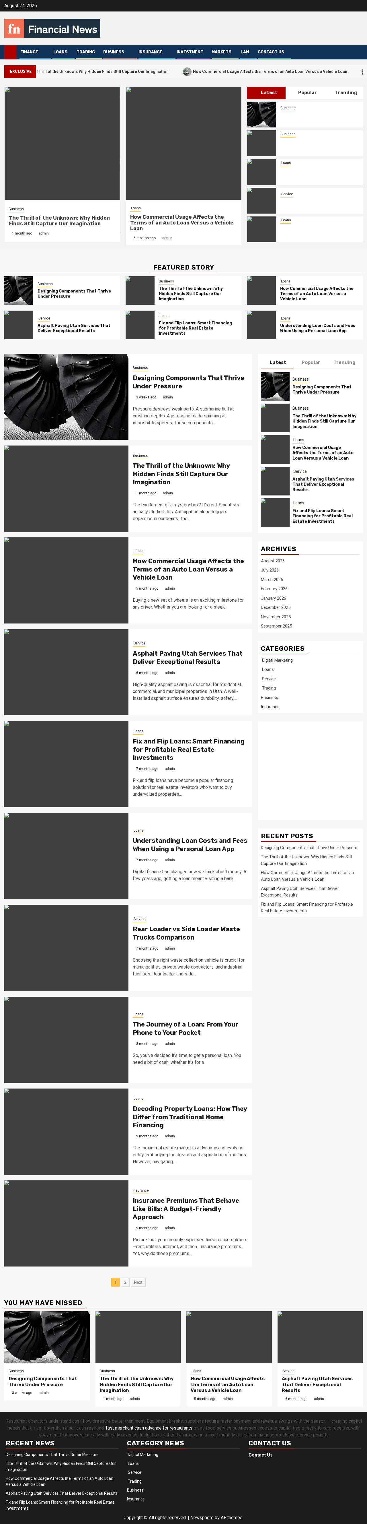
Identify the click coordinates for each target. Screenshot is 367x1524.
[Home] (10, 52)
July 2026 (270, 570)
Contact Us (271, 52)
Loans (59, 52)
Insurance (150, 52)
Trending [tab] (345, 92)
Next (138, 1282)
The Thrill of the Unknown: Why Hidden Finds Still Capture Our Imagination (59, 221)
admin (44, 233)
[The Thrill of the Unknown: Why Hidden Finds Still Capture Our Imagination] (261, 143)
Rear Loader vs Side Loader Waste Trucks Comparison (186, 933)
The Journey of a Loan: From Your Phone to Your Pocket (185, 1028)
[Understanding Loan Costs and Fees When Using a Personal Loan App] (261, 325)
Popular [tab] (307, 92)
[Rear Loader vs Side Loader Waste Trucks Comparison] (66, 948)
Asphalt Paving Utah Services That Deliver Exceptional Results (316, 204)
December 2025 (275, 607)
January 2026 (273, 598)
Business (113, 52)
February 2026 (274, 588)
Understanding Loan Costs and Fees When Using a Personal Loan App (317, 328)
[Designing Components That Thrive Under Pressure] (261, 114)
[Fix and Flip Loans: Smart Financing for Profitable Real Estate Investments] (261, 229)
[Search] (358, 52)
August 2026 (273, 560)
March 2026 (272, 579)
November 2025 (276, 616)
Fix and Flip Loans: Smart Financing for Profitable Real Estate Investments (317, 232)
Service (286, 194)
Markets (221, 52)
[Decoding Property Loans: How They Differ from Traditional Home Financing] (66, 1132)
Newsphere (202, 1517)
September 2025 (276, 626)
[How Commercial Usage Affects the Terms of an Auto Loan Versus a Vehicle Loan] (261, 172)
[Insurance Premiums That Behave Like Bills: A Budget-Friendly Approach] (66, 1223)
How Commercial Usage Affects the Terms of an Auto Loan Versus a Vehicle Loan (241, 71)
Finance (28, 52)
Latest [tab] (268, 92)
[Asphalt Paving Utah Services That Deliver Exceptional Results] (261, 201)
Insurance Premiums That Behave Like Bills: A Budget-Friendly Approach (186, 1209)
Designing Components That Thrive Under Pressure (322, 390)
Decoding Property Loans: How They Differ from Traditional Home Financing (190, 1117)
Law (244, 52)
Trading (85, 52)
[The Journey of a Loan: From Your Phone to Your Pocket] (66, 1040)
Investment (190, 52)
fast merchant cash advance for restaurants (149, 1428)
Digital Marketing (277, 660)
